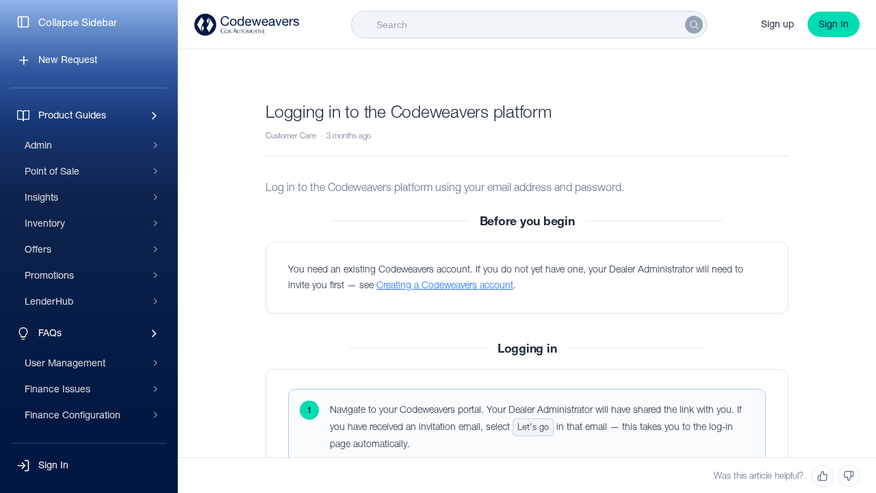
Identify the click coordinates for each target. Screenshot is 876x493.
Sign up (777, 24)
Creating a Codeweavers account (444, 285)
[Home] (246, 25)
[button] (88, 465)
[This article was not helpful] (849, 476)
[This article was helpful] (823, 476)
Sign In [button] (834, 24)
